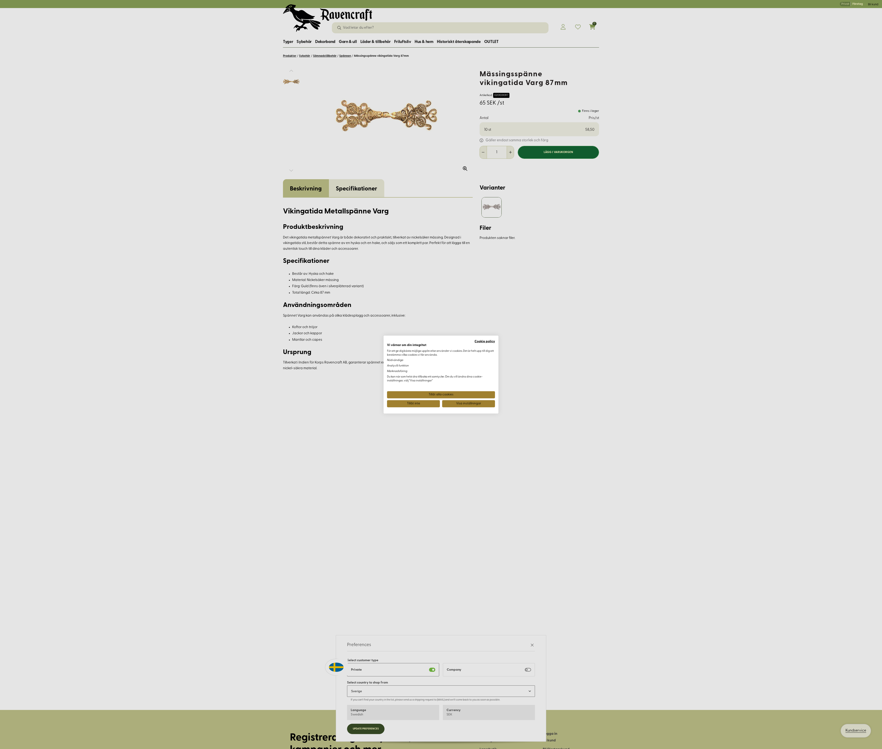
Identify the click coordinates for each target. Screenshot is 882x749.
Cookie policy (485, 341)
